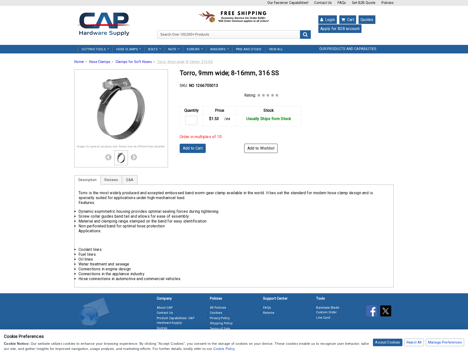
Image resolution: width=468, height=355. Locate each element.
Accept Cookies (387, 342)
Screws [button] (193, 49)
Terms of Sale (220, 328)
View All (276, 49)
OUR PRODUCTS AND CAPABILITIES (348, 49)
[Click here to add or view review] (268, 95)
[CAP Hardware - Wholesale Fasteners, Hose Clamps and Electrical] (103, 24)
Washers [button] (218, 49)
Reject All (414, 342)
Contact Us (323, 3)
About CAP (165, 307)
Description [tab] (87, 180)
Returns (268, 312)
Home (79, 62)
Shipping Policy (221, 323)
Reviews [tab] (111, 180)
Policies (387, 3)
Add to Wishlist (261, 148)
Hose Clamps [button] (127, 49)
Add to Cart (193, 148)
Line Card (323, 317)
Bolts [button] (153, 49)
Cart (350, 19)
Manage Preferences (445, 342)
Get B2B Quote (364, 3)
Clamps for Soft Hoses (134, 62)
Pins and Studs (249, 49)
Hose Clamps (99, 62)
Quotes (367, 19)
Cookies (216, 312)
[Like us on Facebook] (373, 312)
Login (329, 19)
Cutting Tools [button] (94, 49)
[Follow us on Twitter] (387, 312)
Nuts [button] (172, 49)
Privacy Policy (220, 318)
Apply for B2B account (340, 28)
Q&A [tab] (129, 180)
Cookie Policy (224, 349)
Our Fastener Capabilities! (288, 3)
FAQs (342, 3)
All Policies (218, 307)
